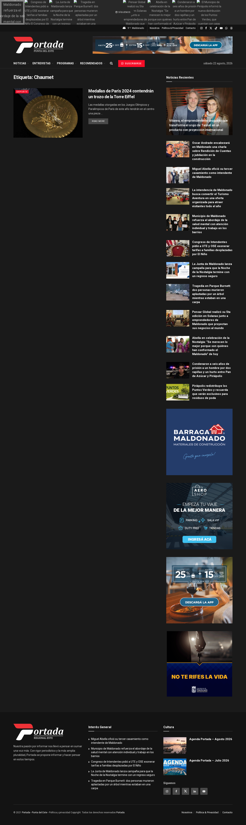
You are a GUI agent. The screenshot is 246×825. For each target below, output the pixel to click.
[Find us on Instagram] (201, 28)
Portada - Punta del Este (34, 812)
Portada (120, 812)
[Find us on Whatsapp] (226, 28)
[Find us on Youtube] (221, 28)
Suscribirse (133, 63)
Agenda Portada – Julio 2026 (209, 760)
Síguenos (124, 12)
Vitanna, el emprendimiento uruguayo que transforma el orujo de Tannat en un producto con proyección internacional (198, 125)
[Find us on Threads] (231, 28)
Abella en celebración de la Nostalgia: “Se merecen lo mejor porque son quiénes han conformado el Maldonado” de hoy (210, 346)
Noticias (19, 63)
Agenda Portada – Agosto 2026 (210, 739)
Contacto (190, 28)
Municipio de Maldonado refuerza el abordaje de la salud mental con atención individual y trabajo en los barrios (210, 224)
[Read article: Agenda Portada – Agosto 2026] (174, 745)
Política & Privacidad (172, 28)
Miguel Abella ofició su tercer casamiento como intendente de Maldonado (212, 173)
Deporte (22, 91)
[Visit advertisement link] (163, 45)
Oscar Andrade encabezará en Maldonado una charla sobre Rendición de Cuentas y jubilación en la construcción (211, 151)
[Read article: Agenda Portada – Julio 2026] (174, 767)
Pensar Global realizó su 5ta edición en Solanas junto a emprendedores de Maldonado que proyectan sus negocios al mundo (211, 320)
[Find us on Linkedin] (194, 791)
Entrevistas (41, 63)
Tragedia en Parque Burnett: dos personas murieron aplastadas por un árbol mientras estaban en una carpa (211, 294)
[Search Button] (111, 63)
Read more (100, 121)
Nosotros (155, 28)
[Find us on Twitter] (210, 28)
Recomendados (91, 63)
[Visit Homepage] (38, 45)
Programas (65, 63)
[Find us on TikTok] (216, 28)
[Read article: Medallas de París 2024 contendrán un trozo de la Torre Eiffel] (48, 113)
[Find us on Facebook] (206, 28)
